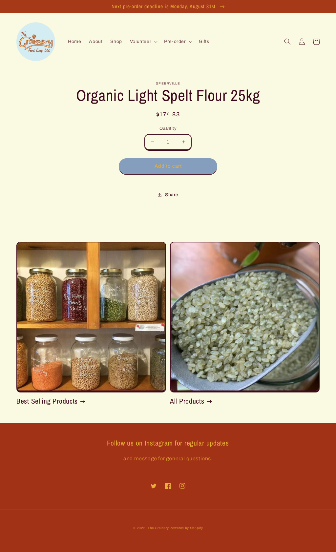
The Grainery (159, 528)
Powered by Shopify (186, 528)
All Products (187, 401)
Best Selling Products (47, 401)
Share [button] (171, 194)
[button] (143, 41)
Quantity (168, 128)
